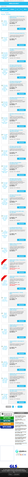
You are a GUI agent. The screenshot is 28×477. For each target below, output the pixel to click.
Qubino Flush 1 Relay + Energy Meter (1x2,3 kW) (17, 261)
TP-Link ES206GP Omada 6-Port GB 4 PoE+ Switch (21, 443)
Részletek (16, 474)
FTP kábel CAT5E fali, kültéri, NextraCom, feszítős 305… (16, 82)
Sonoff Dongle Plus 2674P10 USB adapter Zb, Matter (20, 441)
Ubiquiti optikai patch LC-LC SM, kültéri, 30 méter (16, 309)
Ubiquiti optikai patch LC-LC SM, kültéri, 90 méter (16, 325)
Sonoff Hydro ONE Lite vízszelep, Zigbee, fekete (19, 423)
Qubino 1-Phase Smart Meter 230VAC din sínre (16, 244)
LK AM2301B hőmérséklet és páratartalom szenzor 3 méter (16, 228)
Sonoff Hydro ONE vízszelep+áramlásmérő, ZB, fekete (20, 420)
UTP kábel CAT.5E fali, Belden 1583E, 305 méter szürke (17, 390)
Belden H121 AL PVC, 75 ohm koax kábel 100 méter (17, 17)
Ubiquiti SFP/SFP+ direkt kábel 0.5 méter (17, 342)
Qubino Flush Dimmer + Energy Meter (16, 293)
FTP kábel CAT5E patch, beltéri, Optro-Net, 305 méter (16, 131)
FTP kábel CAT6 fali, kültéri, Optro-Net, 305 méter (17, 212)
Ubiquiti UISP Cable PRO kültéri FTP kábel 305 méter (17, 374)
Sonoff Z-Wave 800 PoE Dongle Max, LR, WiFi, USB (20, 432)
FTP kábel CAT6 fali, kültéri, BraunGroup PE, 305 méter (15, 147)
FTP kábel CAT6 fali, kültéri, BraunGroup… (15, 196)
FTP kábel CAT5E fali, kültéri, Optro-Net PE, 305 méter (17, 98)
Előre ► (20, 406)
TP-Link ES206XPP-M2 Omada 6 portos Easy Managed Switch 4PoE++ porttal (21, 429)
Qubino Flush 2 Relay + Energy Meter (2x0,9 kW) (17, 277)
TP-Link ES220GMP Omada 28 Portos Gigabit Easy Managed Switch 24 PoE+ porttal (20, 438)
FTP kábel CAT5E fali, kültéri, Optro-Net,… (17, 114)
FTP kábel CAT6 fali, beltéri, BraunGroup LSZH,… (15, 163)
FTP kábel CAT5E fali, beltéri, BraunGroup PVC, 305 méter (16, 66)
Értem (10, 474)
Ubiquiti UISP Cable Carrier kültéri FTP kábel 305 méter (17, 358)
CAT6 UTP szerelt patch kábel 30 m (17, 33)
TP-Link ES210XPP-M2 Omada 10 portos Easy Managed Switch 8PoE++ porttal (21, 426)
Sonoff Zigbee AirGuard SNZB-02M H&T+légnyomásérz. (20, 435)
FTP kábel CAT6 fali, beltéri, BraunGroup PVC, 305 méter (16, 179)
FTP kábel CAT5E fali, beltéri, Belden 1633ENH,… (17, 49)
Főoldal (2, 12)
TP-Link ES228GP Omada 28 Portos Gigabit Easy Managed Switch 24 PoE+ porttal (20, 416)
